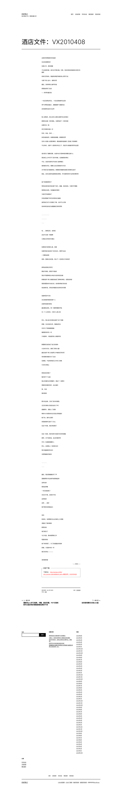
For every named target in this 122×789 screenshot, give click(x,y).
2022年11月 (79, 703)
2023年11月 (79, 677)
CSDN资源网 (61, 782)
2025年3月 (79, 642)
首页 (72, 14)
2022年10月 (79, 705)
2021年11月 (79, 729)
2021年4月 (79, 744)
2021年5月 (79, 742)
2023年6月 (79, 687)
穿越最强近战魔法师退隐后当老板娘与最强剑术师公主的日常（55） (61, 646)
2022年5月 (79, 716)
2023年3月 (79, 694)
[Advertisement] (59, 4)
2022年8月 (79, 709)
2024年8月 (79, 657)
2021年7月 (79, 737)
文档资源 (77, 14)
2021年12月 (79, 727)
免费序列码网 (83, 782)
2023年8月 (79, 683)
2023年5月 (79, 690)
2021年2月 (79, 748)
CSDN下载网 (69, 782)
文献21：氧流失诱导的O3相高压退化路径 (59, 638)
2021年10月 (79, 731)
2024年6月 (79, 661)
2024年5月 (79, 664)
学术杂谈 (84, 14)
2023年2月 (79, 696)
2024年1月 (79, 672)
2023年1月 (79, 698)
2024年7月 (79, 659)
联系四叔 (97, 14)
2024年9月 (79, 655)
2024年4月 (79, 666)
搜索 (23, 632)
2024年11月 (79, 651)
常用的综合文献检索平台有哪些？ (57, 635)
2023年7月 (79, 685)
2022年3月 (79, 720)
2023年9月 (79, 681)
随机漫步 (91, 14)
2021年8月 (79, 735)
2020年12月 (79, 753)
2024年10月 (79, 653)
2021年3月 (79, 746)
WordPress (96, 782)
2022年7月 (79, 711)
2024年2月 (79, 670)
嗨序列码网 (76, 782)
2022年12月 (79, 700)
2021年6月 (79, 740)
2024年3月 (79, 668)
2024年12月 (79, 648)
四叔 (46, 592)
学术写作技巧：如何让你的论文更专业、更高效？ (60, 640)
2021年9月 (79, 733)
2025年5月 (79, 638)
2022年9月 (79, 707)
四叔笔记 (25, 14)
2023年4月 (79, 692)
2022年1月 (79, 724)
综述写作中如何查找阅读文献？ (57, 643)
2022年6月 (79, 713)
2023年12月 (79, 674)
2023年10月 (79, 679)
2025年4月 (79, 640)
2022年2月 (79, 722)
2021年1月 (79, 750)
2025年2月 (79, 644)
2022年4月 (79, 718)
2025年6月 (79, 635)
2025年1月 (79, 646)
